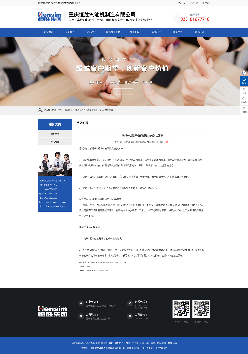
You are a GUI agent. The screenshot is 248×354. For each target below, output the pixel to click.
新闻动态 (156, 32)
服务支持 (177, 32)
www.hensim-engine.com (143, 343)
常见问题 (55, 142)
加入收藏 (194, 3)
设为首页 (182, 3)
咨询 (244, 83)
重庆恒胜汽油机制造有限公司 (59, 3)
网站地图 (206, 3)
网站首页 (48, 32)
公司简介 (70, 32)
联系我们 (199, 32)
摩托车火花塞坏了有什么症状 (98, 271)
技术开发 (134, 32)
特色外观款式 (113, 32)
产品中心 (91, 32)
